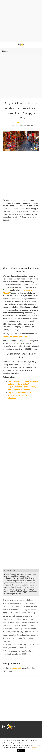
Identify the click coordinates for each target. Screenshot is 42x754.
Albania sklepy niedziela (12, 603)
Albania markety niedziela (22, 600)
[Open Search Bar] (39, 48)
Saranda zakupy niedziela (27, 635)
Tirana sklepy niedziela (12, 638)
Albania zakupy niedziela (19, 606)
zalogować (16, 668)
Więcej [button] (34, 748)
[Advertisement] (21, 21)
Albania (21, 123)
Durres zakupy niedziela (21, 632)
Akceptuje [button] (21, 751)
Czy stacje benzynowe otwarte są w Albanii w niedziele (19, 616)
